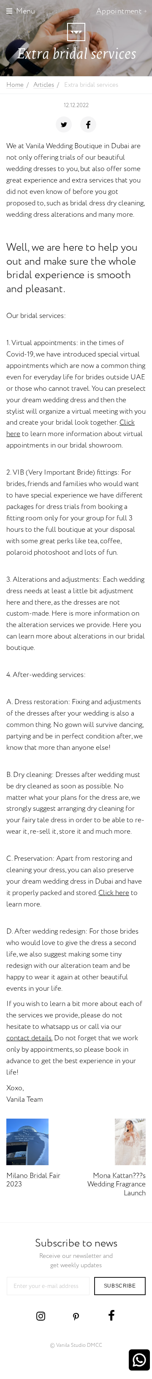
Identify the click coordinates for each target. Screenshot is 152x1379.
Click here (113, 893)
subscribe (120, 1286)
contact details (29, 1038)
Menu (25, 11)
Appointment (118, 11)
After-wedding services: (49, 675)
